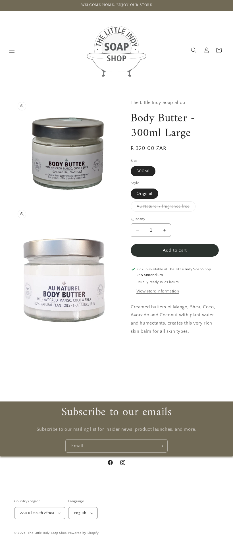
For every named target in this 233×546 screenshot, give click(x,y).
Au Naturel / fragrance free (166, 208)
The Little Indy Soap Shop (47, 533)
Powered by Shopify (83, 533)
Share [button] (142, 348)
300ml (143, 171)
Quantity (138, 219)
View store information (157, 291)
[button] (12, 50)
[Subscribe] (161, 446)
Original (144, 193)
